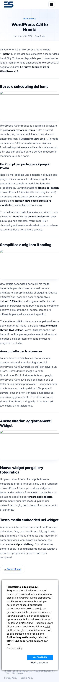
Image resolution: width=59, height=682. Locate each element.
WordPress (29, 19)
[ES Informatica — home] (8, 5)
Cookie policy (15, 648)
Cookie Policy (27, 678)
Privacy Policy (10, 678)
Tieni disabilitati (39, 662)
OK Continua (40, 657)
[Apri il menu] (51, 4)
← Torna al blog (12, 569)
